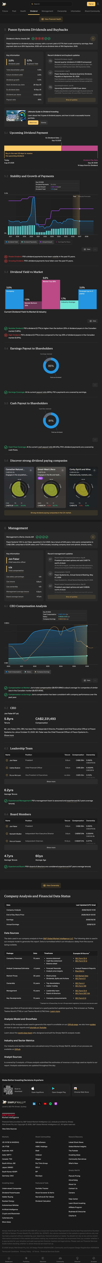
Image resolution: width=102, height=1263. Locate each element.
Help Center (73, 1199)
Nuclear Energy (8, 1201)
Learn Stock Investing (77, 1203)
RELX (37, 1167)
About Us (72, 1184)
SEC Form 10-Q (81, 961)
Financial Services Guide (50, 1251)
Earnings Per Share (64, 242)
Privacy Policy (25, 1251)
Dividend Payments (30, 242)
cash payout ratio (45, 447)
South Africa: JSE (9, 1163)
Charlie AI (72, 1216)
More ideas (6, 1222)
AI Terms (35, 1251)
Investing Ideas (74, 1155)
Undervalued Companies (11, 1188)
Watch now (33, 122)
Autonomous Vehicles (10, 1205)
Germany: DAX (8, 1176)
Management (47, 11)
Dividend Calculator (43, 1201)
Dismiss (43, 122)
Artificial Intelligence (10, 1209)
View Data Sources (9, 1129)
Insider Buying (7, 1197)
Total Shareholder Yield (15, 70)
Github (17, 1049)
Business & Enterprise (77, 1212)
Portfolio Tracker (41, 1188)
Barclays (38, 1176)
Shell (37, 1151)
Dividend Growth (12, 80)
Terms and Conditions (10, 1251)
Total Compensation (14, 672)
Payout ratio (11, 100)
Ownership (62, 11)
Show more (9, 735)
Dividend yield (14, 64)
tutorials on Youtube (38, 1027)
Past (14, 11)
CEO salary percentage (15, 577)
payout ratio (42, 392)
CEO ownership (12, 587)
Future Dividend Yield (14, 75)
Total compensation (16, 570)
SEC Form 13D (80, 986)
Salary (29, 672)
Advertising (73, 1180)
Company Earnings (43, 672)
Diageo (38, 1159)
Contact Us (73, 1188)
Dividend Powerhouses (11, 1193)
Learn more (55, 1011)
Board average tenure (14, 597)
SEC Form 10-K (81, 958)
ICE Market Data (81, 976)
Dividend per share (13, 95)
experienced (72, 801)
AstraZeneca (40, 1142)
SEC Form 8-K (80, 998)
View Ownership (53, 885)
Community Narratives (77, 1159)
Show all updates (71, 100)
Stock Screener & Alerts (44, 1193)
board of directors (37, 866)
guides (93, 1024)
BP (36, 1172)
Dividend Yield (13, 242)
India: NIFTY (6, 1155)
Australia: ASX (7, 1151)
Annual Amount (47, 242)
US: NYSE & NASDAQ (10, 1142)
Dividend (33, 11)
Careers (72, 1193)
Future (5, 11)
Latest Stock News (76, 1142)
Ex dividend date (12, 90)
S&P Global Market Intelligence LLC (58, 938)
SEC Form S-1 (80, 978)
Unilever (38, 1155)
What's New (73, 1163)
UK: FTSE (5, 1147)
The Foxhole (73, 1151)
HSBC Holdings (41, 1147)
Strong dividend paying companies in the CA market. (51, 513)
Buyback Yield (32, 64)
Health (23, 11)
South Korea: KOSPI (9, 1172)
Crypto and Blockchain (11, 1214)
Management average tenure (17, 592)
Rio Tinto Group (41, 1163)
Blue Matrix (79, 971)
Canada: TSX (7, 1159)
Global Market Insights (77, 1147)
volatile (55, 256)
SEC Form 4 (79, 983)
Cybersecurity (7, 1218)
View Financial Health (53, 19)
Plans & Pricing (74, 1176)
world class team (25, 1033)
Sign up (91, 4)
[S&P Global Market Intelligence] (10, 1116)
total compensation (43, 688)
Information (76, 11)
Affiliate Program (75, 1207)
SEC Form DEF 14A (82, 993)
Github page (73, 1024)
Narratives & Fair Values (44, 1197)
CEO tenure (10, 582)
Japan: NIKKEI (7, 1167)
